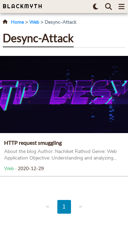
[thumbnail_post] (64, 94)
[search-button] (108, 6)
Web (34, 22)
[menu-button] (121, 6)
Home (17, 22)
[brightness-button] (95, 6)
